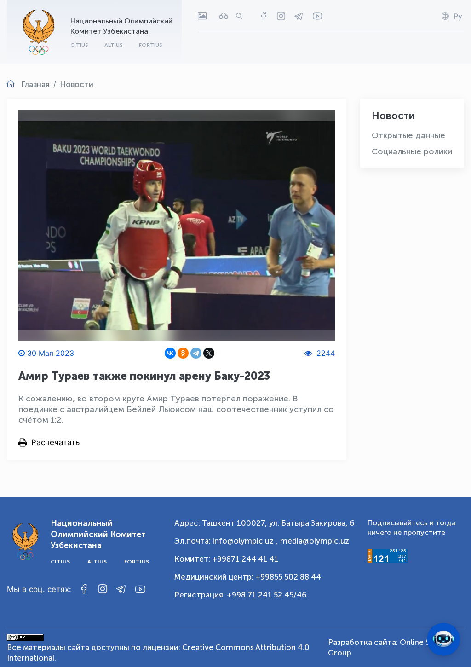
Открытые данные (408, 135)
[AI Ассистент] (443, 639)
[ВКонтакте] (170, 353)
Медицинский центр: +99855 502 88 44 (247, 576)
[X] (208, 353)
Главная (35, 84)
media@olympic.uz (314, 540)
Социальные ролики (412, 151)
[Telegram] (195, 353)
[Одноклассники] (183, 353)
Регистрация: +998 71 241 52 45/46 (240, 594)
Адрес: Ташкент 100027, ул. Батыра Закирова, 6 (264, 523)
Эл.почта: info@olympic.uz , (226, 540)
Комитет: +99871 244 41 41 (226, 558)
